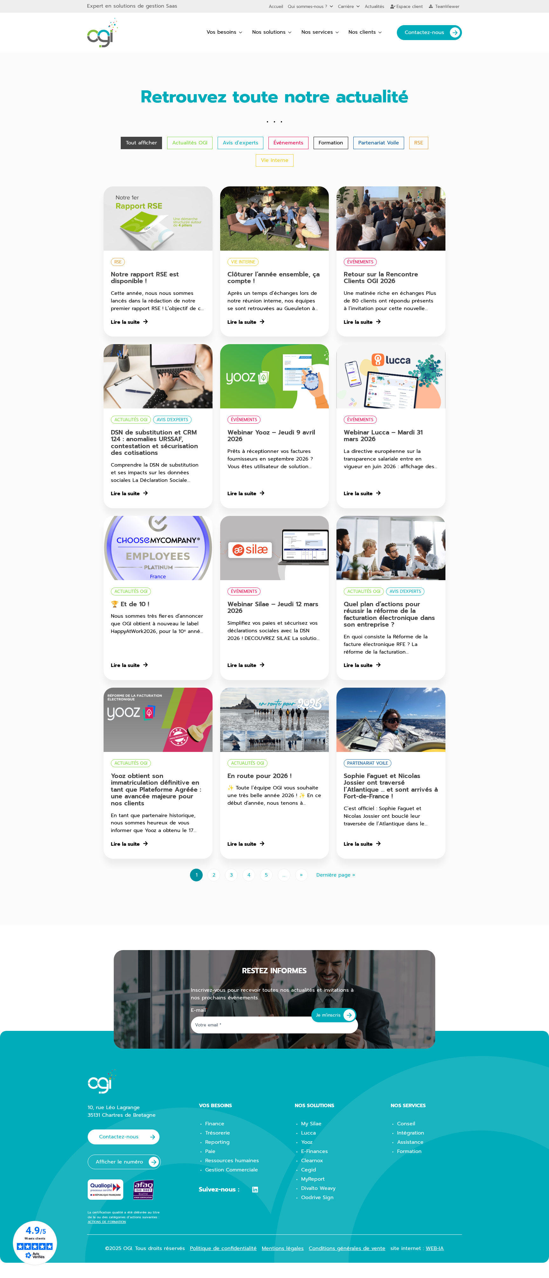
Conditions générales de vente (347, 1248)
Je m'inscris (328, 1015)
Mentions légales (283, 1248)
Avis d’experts (240, 143)
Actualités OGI (189, 143)
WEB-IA (435, 1248)
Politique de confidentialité (223, 1248)
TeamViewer (446, 6)
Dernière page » (335, 875)
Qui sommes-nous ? (307, 6)
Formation (331, 143)
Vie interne (274, 160)
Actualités (374, 6)
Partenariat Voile (378, 143)
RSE (418, 143)
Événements (288, 143)
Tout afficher (141, 143)
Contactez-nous (424, 32)
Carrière (346, 6)
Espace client (409, 6)
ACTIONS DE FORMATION (107, 1221)
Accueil (276, 6)
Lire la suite (125, 322)
